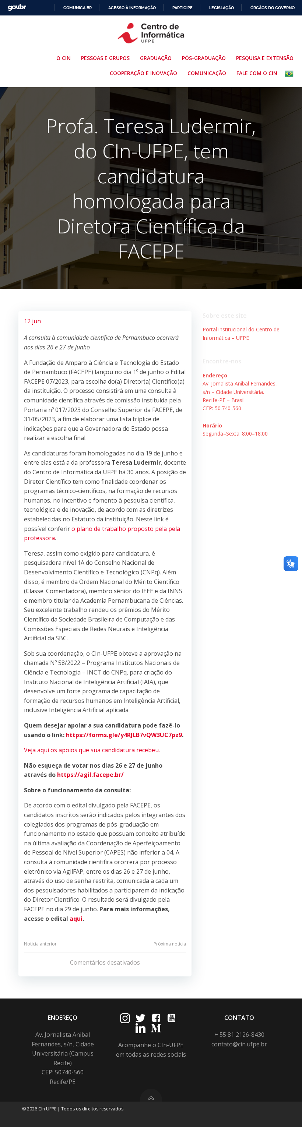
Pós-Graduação (204, 57)
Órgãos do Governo (272, 7)
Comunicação (206, 73)
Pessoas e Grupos (105, 57)
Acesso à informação (132, 7)
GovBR (17, 7)
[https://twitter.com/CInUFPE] (140, 1018)
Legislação (221, 7)
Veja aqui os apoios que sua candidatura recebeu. (92, 750)
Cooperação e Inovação (143, 73)
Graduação (156, 57)
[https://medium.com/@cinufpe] (156, 1028)
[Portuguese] (290, 73)
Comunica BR (77, 7)
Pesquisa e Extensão (265, 57)
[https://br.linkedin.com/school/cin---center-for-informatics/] (140, 1028)
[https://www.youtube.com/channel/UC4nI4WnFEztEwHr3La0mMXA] (171, 1018)
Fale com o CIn (256, 73)
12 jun (32, 321)
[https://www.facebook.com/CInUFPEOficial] (156, 1018)
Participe (182, 7)
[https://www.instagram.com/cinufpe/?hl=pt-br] (125, 1018)
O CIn (63, 57)
